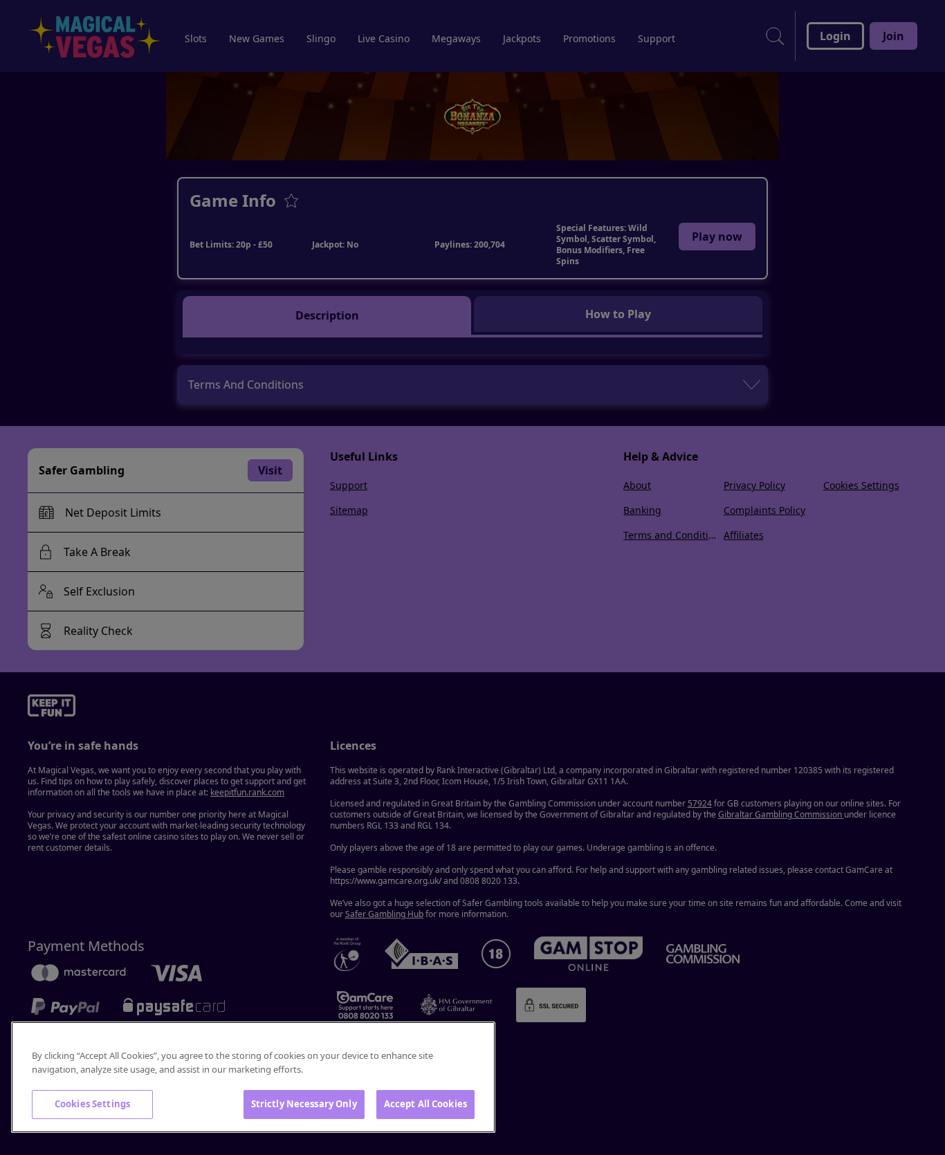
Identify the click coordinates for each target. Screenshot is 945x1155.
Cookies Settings (92, 1104)
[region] (253, 1077)
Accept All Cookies (425, 1104)
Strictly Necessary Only (304, 1104)
